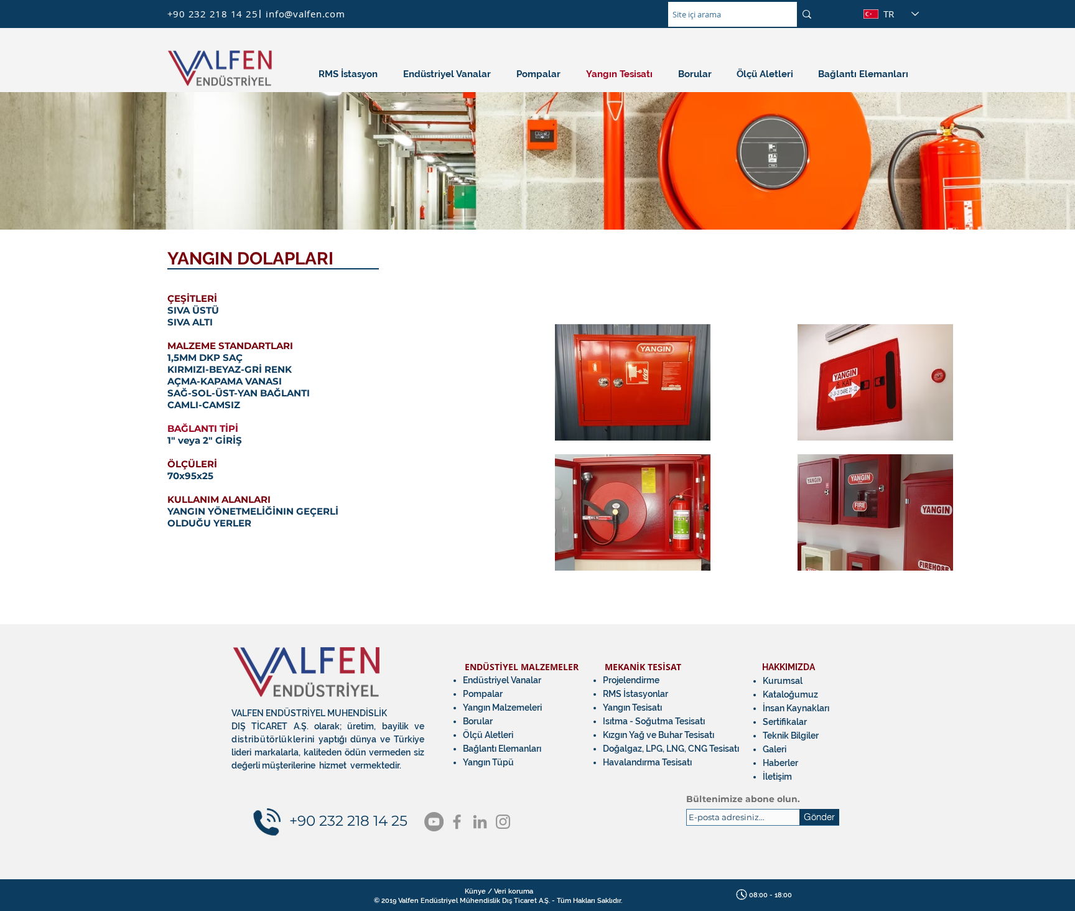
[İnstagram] (503, 821)
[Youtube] (434, 821)
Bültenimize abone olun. (743, 799)
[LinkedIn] (480, 821)
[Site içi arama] (807, 14)
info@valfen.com (305, 13)
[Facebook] (457, 821)
